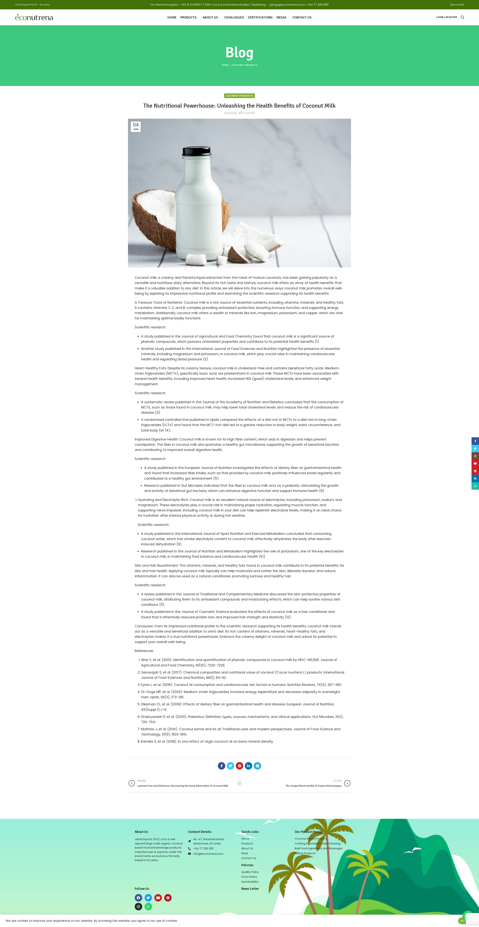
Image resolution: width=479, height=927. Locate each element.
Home (225, 64)
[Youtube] (158, 898)
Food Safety (249, 877)
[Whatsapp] (148, 906)
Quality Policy (250, 872)
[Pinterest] (168, 898)
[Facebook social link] (221, 766)
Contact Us (248, 858)
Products (247, 843)
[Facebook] (138, 898)
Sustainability (250, 882)
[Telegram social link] (257, 766)
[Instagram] (138, 906)
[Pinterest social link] (239, 766)
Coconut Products (244, 64)
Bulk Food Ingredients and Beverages (318, 848)
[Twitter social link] (230, 766)
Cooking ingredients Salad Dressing (317, 843)
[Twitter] (148, 898)
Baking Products (305, 853)
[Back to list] (239, 783)
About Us (247, 848)
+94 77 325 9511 (318, 5)
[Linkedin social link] (248, 766)
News (244, 853)
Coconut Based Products (311, 839)
